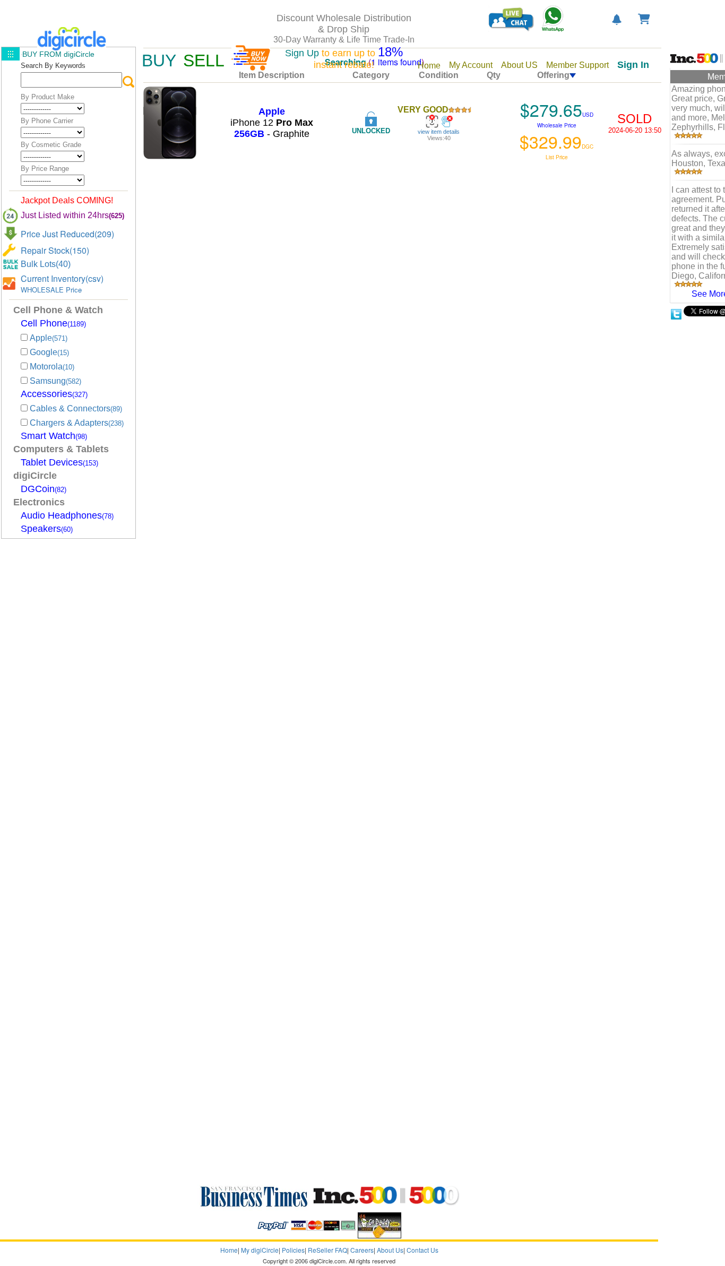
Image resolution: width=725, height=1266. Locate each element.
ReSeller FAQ (327, 1249)
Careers (362, 1249)
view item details (439, 131)
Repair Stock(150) (55, 250)
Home (229, 1249)
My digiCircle (260, 1249)
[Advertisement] (64, 700)
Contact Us (422, 1249)
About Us (390, 1249)
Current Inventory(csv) (62, 278)
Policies (293, 1249)
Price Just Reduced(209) (67, 234)
